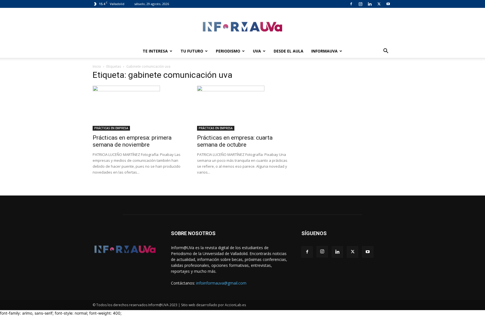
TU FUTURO (191, 51)
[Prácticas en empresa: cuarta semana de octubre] (242, 108)
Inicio (97, 66)
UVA (257, 51)
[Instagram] (360, 4)
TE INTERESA (155, 51)
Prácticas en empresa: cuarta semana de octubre (235, 141)
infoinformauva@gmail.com (221, 283)
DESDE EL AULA (288, 51)
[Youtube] (388, 4)
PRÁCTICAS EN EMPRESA (111, 128)
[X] (379, 4)
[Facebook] (351, 4)
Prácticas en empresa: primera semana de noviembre (132, 141)
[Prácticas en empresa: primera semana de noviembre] (138, 108)
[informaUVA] (242, 26)
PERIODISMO (228, 51)
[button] (385, 51)
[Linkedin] (369, 4)
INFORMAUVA (324, 51)
